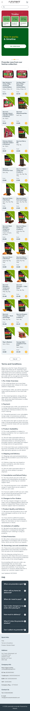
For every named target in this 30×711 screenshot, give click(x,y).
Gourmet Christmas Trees (8, 169)
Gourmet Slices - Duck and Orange (21, 257)
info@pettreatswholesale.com (11, 697)
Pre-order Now (15, 46)
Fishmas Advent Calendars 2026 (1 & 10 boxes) (8, 142)
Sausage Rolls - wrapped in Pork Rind (21, 343)
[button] (2, 2)
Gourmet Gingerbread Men (21, 112)
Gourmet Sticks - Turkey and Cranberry (21, 170)
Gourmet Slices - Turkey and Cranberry (21, 227)
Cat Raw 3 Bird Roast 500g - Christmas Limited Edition (20, 85)
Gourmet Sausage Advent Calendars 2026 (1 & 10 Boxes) (8, 114)
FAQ (3, 641)
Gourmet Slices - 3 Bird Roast (8, 257)
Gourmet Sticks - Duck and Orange (21, 199)
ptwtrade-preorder (14, 706)
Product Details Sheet (8, 645)
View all (15, 359)
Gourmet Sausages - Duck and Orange (8, 315)
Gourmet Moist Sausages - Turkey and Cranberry (7, 228)
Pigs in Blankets (7, 342)
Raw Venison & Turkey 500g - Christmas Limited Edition (7, 85)
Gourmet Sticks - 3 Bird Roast (8, 199)
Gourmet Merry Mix (21, 142)
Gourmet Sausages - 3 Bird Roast (21, 286)
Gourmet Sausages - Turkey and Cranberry (6, 287)
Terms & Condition (7, 643)
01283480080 (8, 693)
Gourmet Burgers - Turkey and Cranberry (21, 315)
